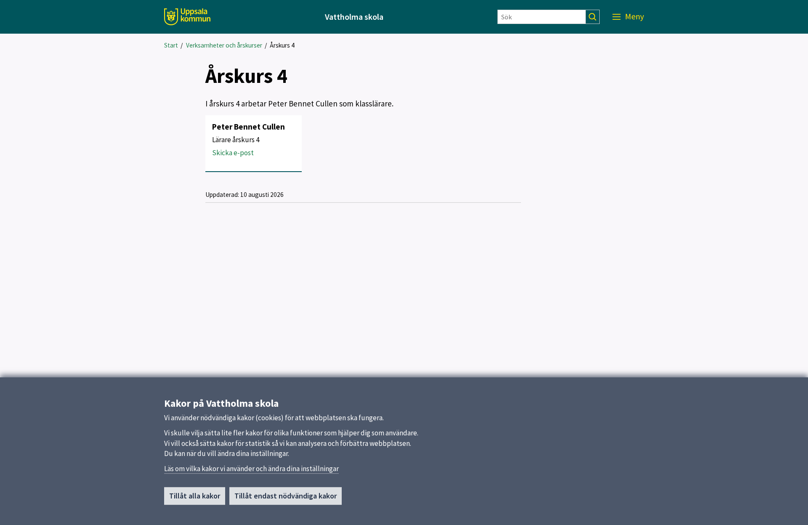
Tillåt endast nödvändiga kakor (285, 496)
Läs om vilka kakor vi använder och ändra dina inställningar (251, 468)
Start (171, 45)
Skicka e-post (233, 152)
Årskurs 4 (282, 45)
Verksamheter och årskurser (224, 45)
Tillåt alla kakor (194, 496)
